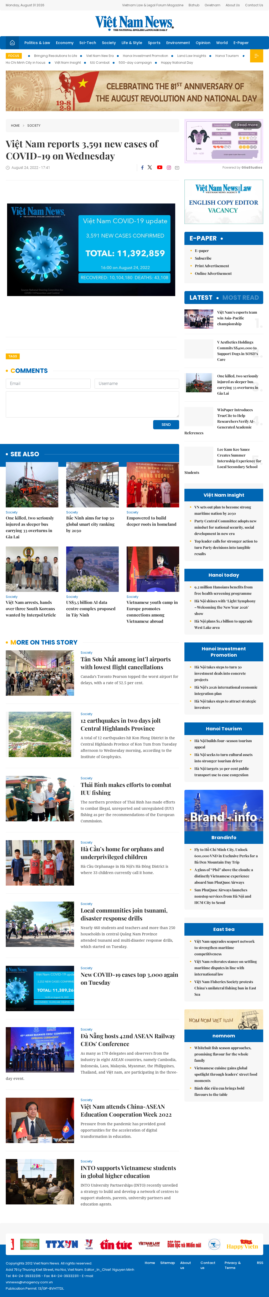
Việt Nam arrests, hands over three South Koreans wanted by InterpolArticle (31, 608)
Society (109, 42)
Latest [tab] (201, 297)
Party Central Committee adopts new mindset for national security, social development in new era (225, 527)
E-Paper (241, 42)
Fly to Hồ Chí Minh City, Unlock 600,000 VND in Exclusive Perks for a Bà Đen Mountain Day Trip (226, 856)
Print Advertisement (212, 265)
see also (25, 454)
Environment (178, 42)
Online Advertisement (213, 273)
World (222, 42)
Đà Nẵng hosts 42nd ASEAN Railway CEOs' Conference (128, 1040)
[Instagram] (169, 167)
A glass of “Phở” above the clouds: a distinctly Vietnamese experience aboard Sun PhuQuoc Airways (223, 876)
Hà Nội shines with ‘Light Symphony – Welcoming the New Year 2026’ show (225, 607)
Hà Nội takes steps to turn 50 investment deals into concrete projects (220, 673)
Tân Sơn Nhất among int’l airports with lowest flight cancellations (126, 663)
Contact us (207, 1265)
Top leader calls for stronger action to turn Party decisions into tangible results (225, 547)
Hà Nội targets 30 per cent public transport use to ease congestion (221, 771)
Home (15, 125)
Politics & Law (37, 42)
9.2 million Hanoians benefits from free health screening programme (223, 590)
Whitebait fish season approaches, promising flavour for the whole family (222, 1054)
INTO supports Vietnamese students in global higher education (128, 1172)
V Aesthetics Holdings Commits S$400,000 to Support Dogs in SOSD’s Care (237, 351)
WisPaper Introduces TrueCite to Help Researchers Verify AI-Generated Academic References (219, 421)
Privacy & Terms (233, 1265)
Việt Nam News (134, 23)
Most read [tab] (241, 297)
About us (185, 1265)
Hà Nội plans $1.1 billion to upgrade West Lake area (223, 624)
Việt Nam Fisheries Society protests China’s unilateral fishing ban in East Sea (225, 988)
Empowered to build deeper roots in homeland (152, 521)
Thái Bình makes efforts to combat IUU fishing (126, 788)
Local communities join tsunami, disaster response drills (124, 914)
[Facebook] (142, 167)
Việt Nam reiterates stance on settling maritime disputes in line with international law (225, 968)
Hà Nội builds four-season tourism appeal (223, 743)
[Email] (177, 167)
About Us (233, 5)
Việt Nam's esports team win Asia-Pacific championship (237, 318)
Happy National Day (177, 62)
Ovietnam (212, 5)
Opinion (203, 42)
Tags (12, 356)
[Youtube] (159, 167)
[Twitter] (150, 167)
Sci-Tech (87, 42)
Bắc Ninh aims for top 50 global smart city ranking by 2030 (90, 524)
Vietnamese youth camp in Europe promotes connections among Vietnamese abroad (152, 611)
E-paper (203, 238)
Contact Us (254, 5)
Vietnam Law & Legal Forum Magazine (152, 5)
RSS (260, 1262)
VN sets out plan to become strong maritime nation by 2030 (222, 510)
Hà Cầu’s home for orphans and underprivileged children (122, 853)
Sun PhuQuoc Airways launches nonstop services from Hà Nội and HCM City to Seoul (222, 896)
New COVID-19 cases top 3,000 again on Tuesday (129, 978)
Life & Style (132, 42)
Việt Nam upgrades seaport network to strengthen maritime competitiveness (224, 947)
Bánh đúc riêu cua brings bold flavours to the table (219, 1091)
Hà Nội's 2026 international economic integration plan (225, 690)
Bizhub (194, 5)
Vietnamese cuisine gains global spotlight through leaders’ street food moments (225, 1074)
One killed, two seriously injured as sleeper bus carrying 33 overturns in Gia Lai (30, 527)
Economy (65, 42)
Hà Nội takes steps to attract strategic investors (225, 704)
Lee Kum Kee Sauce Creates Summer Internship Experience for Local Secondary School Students (222, 461)
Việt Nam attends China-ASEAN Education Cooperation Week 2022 (126, 1110)
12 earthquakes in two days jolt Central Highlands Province (121, 724)
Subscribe (203, 258)
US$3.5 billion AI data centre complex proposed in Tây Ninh (91, 608)
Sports (154, 42)
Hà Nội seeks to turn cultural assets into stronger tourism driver (223, 757)
